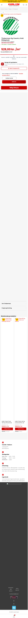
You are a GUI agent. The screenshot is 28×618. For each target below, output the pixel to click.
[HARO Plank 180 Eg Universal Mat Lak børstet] (20, 369)
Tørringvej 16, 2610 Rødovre (10, 589)
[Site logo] (14, 4)
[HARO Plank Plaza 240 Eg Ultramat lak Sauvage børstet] (7, 369)
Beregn (14, 81)
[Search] (23, 4)
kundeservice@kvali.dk (14, 593)
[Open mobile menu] (1, 4)
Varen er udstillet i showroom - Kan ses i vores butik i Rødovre (14, 58)
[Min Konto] (26, 4)
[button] (7, 429)
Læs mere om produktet (7, 42)
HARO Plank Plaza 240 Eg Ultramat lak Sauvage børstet (7, 423)
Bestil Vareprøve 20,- (15, 68)
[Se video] (3, 12)
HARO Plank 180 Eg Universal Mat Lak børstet (20, 423)
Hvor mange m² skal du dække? (12, 74)
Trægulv (10, 9)
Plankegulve (15, 9)
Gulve (6, 9)
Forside (2, 9)
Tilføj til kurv (14, 88)
